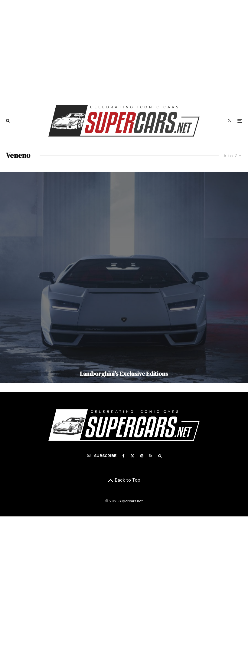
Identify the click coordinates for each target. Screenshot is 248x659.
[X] (132, 456)
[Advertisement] (124, 49)
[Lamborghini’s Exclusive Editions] (124, 277)
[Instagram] (141, 456)
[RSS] (150, 456)
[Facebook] (123, 456)
